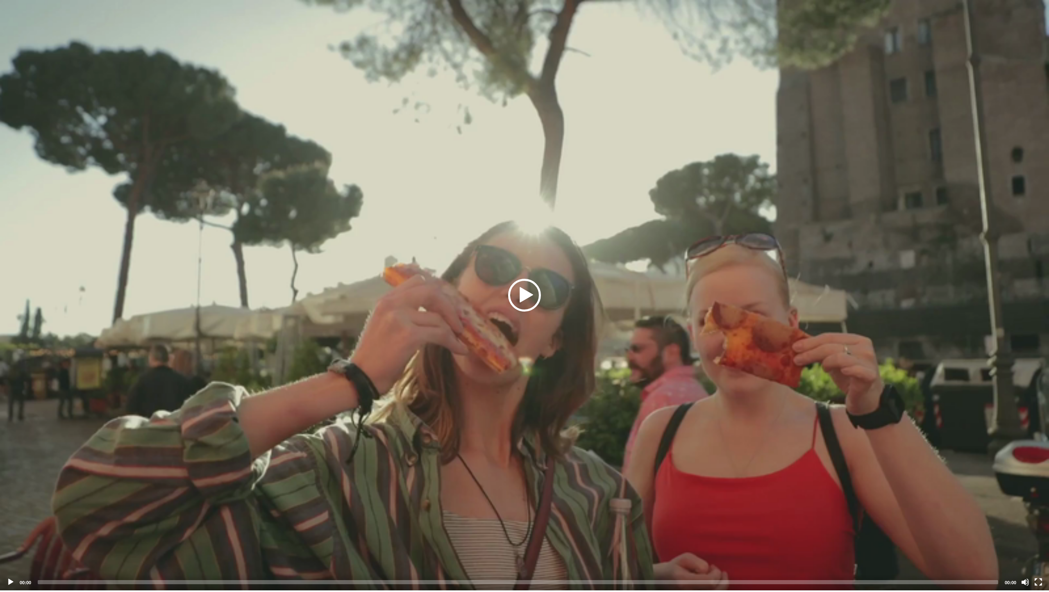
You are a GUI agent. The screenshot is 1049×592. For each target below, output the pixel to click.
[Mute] (1025, 582)
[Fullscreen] (1038, 582)
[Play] (11, 582)
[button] (524, 295)
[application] (524, 295)
